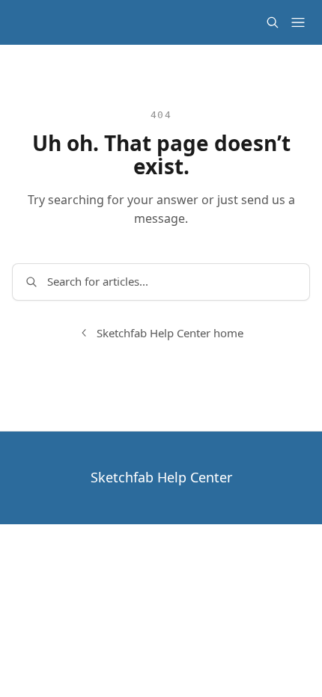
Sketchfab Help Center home (170, 332)
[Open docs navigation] (298, 22)
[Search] (273, 22)
